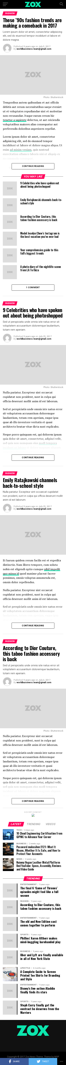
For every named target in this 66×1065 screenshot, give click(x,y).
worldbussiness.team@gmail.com (34, 49)
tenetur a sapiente (14, 120)
